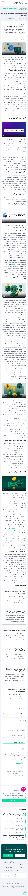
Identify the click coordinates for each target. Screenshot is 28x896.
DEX (25, 75)
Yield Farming (12, 529)
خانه (26, 8)
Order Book (10, 262)
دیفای (14, 237)
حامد (15, 768)
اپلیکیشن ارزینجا (20, 867)
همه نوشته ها (21, 8)
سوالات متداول (20, 856)
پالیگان (20, 708)
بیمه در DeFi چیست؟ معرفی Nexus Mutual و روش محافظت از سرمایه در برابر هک (13, 836)
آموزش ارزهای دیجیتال (20, 18)
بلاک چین (20, 59)
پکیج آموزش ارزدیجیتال (9, 862)
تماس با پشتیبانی (8, 856)
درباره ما (20, 862)
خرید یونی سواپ (14, 800)
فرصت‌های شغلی (20, 870)
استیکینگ (24, 163)
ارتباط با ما (20, 865)
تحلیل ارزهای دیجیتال (9, 870)
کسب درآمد (9, 865)
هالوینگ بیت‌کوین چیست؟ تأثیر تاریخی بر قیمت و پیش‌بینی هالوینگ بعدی (14, 822)
